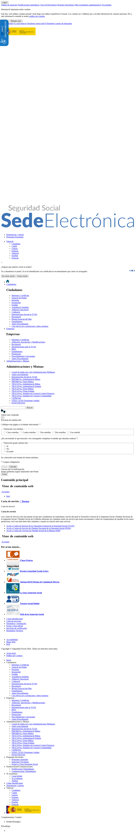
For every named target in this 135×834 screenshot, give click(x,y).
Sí (7, 446)
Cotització (16, 312)
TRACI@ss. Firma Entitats (23, 391)
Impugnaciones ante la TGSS (24, 347)
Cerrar (4, 474)
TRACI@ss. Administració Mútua (26, 384)
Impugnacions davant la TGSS (24, 314)
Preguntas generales (20, 759)
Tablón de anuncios (9, 5)
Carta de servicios (13, 621)
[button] (67, 412)
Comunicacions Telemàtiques (24, 771)
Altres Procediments (20, 324)
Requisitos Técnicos (14, 630)
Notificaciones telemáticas (28, 5)
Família (15, 305)
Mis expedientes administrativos (88, 5)
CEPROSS (16, 398)
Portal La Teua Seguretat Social (25, 764)
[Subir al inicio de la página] (2, 635)
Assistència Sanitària (20, 307)
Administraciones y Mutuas (17, 361)
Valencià (9, 241)
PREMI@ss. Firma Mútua (22, 382)
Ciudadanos (11, 284)
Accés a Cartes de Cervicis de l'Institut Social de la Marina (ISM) (33, 531)
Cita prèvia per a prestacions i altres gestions (30, 326)
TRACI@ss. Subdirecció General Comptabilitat (31, 396)
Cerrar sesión (22, 276)
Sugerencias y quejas (15, 234)
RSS (8, 644)
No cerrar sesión (8, 276)
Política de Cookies (14, 655)
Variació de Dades (19, 298)
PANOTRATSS (18, 403)
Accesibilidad (12, 639)
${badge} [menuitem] (13, 822)
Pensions (15, 300)
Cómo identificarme (14, 619)
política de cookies (37, 16)
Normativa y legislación (16, 623)
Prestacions (16, 354)
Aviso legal (11, 653)
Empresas (10, 328)
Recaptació (16, 317)
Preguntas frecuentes (14, 237)
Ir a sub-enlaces (20, 23)
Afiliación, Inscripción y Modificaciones (28, 342)
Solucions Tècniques (20, 762)
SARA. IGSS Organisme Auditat (25, 400)
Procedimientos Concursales (23, 356)
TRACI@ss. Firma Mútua (22, 389)
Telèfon (15, 781)
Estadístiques (17, 321)
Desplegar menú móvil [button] (36, 23)
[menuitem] (70, 234)
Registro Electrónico (65, 5)
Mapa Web (10, 642)
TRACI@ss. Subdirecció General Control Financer (33, 393)
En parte (9, 451)
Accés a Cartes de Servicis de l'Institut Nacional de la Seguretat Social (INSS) (38, 528)
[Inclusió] (18, 33)
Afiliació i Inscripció (20, 310)
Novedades (106, 5)
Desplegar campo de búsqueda (59, 23)
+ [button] (1, 262)
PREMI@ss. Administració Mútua (26, 379)
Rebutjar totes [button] (16, 21)
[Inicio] (67, 226)
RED (14, 349)
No (7, 449)
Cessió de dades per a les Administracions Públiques (33, 372)
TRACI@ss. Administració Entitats (26, 386)
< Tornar (24, 501)
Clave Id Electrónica (48, 5)
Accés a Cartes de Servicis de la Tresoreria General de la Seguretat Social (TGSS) (40, 526)
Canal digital (17, 776)
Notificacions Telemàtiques (23, 769)
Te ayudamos (17, 778)
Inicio (8, 660)
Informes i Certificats (20, 295)
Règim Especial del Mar (22, 319)
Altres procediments (20, 374)
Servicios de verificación (16, 628)
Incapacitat (16, 302)
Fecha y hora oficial (14, 626)
